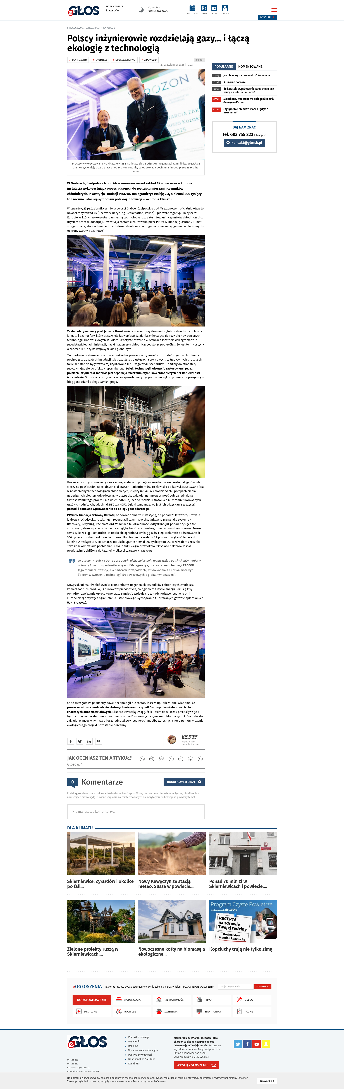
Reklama (133, 1046)
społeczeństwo (124, 59)
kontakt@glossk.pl (246, 143)
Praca (208, 999)
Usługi (249, 999)
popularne (223, 67)
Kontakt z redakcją (138, 1037)
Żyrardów (112, 10)
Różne (249, 1011)
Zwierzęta (170, 1011)
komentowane (250, 67)
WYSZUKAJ (262, 986)
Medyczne (90, 1011)
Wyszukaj (266, 17)
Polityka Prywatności (140, 1054)
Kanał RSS (134, 1063)
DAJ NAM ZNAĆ (244, 127)
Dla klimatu (108, 28)
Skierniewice (114, 6)
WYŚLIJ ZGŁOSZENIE (192, 1065)
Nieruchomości (174, 999)
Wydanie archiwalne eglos (143, 1050)
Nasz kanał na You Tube (141, 1059)
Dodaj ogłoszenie (92, 1000)
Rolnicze (130, 1011)
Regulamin (134, 1041)
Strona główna (75, 28)
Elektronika (213, 1011)
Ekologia (100, 59)
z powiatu (149, 59)
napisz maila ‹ (188, 741)
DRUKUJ (200, 60)
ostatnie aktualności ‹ (192, 744)
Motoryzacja (132, 999)
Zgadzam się (268, 1080)
